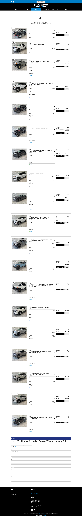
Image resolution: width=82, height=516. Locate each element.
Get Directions (33, 495)
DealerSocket (44, 513)
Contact (66, 9)
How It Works (15, 11)
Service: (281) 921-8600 (34, 493)
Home (16, 9)
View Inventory (13, 493)
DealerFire (39, 513)
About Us (26, 9)
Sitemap (45, 515)
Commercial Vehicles (56, 9)
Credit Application (13, 494)
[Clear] (15, 446)
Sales (36, 9)
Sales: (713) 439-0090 (34, 494)
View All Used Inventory (41, 25)
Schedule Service (41, 1)
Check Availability (60, 49)
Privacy (43, 515)
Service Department (46, 9)
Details (67, 49)
